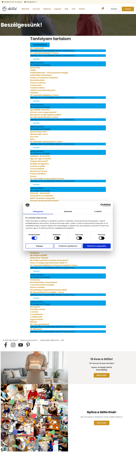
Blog (66, 9)
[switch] (57, 238)
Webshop (47, 9)
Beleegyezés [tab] (38, 211)
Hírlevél (81, 9)
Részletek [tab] (68, 211)
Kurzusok (36, 9)
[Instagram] (13, 344)
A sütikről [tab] (98, 211)
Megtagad (39, 246)
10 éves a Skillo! (101, 359)
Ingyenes (57, 9)
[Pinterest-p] (28, 344)
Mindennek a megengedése (96, 246)
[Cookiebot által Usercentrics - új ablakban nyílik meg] (102, 205)
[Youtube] (20, 344)
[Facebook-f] (5, 344)
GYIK (73, 9)
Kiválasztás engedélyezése (68, 246)
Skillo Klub (25, 9)
